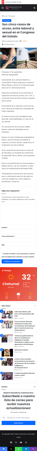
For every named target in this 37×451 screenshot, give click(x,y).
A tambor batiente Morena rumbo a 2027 (24, 374)
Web (3, 245)
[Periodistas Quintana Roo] (13, 8)
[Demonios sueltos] (7, 353)
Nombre (5, 227)
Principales (11, 16)
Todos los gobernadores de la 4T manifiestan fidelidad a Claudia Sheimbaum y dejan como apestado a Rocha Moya (24, 340)
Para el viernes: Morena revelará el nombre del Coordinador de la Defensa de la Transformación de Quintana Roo (24, 326)
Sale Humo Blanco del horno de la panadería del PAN (24, 314)
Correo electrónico (8, 236)
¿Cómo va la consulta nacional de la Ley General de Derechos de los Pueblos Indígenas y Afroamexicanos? (24, 363)
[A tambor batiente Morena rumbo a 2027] (7, 376)
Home (18, 437)
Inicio (5, 16)
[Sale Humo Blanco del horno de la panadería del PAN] (7, 314)
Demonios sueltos (21, 350)
